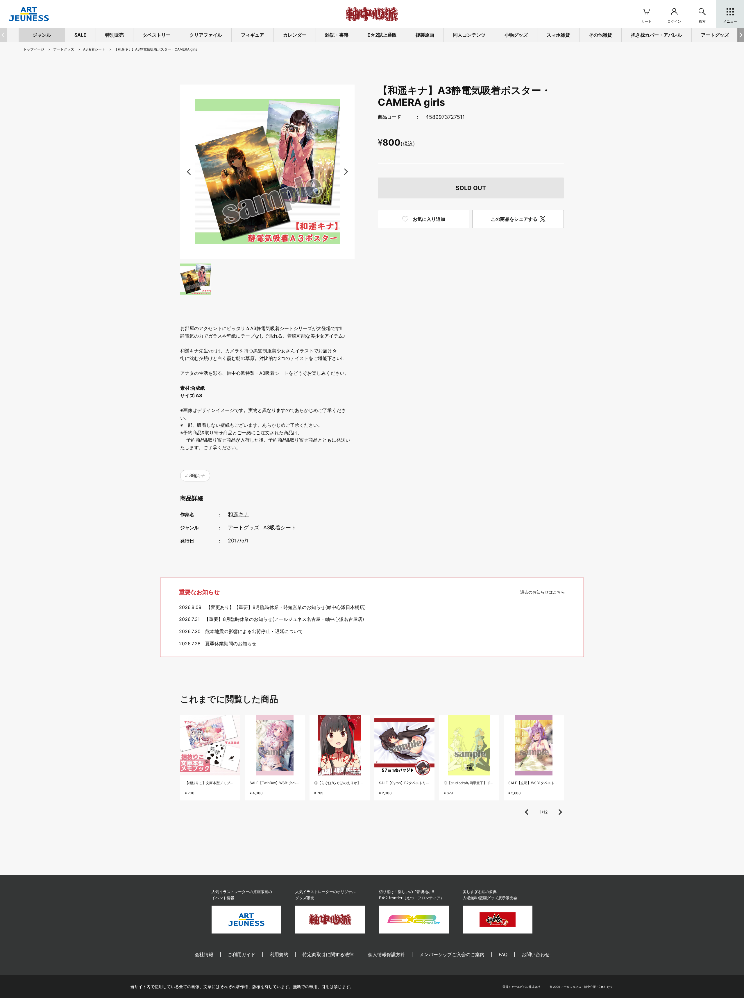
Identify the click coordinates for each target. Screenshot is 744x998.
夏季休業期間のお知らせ (230, 643)
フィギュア (252, 35)
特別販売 (114, 35)
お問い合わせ (536, 954)
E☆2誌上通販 (382, 35)
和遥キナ (196, 475)
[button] (740, 35)
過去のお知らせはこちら (542, 592)
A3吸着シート (279, 527)
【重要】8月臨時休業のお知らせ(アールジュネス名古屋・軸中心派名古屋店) (284, 619)
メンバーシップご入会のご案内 (451, 954)
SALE (80, 35)
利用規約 (279, 954)
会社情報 (204, 954)
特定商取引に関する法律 (328, 954)
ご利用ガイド (241, 954)
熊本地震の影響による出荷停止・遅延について (254, 631)
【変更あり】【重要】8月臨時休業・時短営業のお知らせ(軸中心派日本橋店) (286, 607)
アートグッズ (243, 527)
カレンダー (294, 35)
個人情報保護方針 (386, 954)
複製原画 (425, 35)
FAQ (503, 954)
